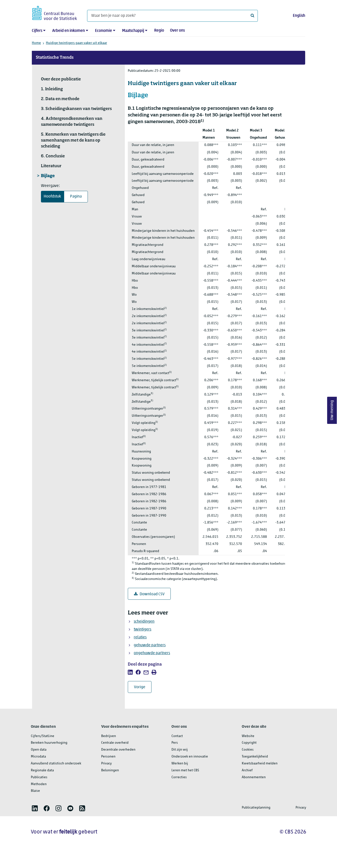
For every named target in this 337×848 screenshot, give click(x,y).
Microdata (38, 756)
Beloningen (110, 770)
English (299, 16)
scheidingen (144, 622)
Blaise (35, 791)
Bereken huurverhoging (49, 742)
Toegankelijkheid (255, 756)
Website (248, 736)
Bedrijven (108, 736)
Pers (174, 742)
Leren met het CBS (185, 770)
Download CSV (152, 594)
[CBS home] (54, 12)
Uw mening (332, 410)
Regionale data (42, 770)
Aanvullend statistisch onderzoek (56, 763)
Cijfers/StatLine (42, 736)
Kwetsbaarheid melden (260, 763)
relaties (140, 637)
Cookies (248, 749)
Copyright (249, 742)
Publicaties (39, 777)
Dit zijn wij (179, 749)
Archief (247, 770)
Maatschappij (133, 31)
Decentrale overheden (118, 749)
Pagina (76, 196)
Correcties (179, 777)
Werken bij (179, 763)
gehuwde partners (150, 645)
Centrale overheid (115, 742)
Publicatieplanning (256, 807)
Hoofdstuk (52, 196)
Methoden (39, 784)
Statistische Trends (55, 58)
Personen (108, 756)
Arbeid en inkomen (68, 31)
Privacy (106, 763)
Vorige (142, 687)
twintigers (142, 629)
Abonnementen (254, 777)
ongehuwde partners (152, 653)
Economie (103, 31)
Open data (38, 749)
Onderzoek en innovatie (189, 756)
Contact (177, 736)
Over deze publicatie (61, 79)
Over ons (177, 31)
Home (36, 43)
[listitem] (130, 672)
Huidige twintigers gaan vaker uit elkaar (76, 43)
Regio (159, 31)
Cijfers (37, 31)
